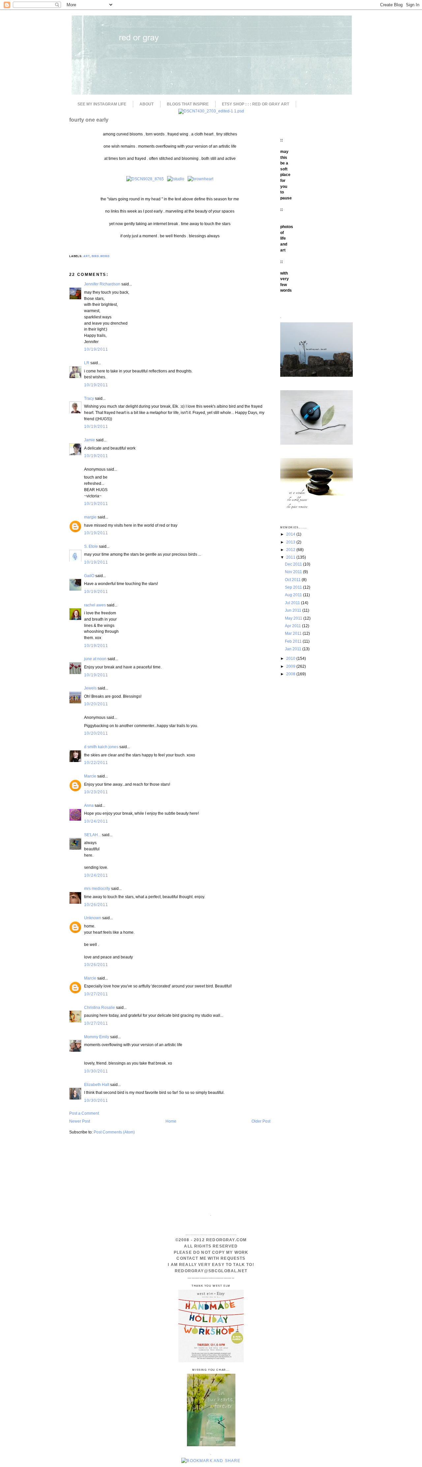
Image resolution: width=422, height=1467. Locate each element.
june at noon (95, 659)
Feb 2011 (294, 641)
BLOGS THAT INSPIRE (188, 104)
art (86, 256)
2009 (291, 666)
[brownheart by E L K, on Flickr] (200, 179)
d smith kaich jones (101, 747)
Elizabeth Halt (96, 1084)
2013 (291, 542)
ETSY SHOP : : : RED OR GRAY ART (255, 104)
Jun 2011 (293, 610)
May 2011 (294, 618)
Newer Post (79, 1121)
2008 (291, 674)
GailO (89, 575)
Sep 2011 (294, 587)
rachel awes (95, 605)
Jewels (90, 688)
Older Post (261, 1121)
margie (90, 517)
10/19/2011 (96, 349)
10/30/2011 (96, 1071)
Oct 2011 (293, 579)
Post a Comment (84, 1113)
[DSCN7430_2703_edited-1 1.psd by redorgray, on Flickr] (211, 111)
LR (86, 363)
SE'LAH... (92, 835)
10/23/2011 (96, 792)
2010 (291, 658)
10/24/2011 (96, 821)
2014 (291, 534)
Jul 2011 (293, 603)
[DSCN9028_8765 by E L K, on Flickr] (145, 179)
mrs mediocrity (97, 888)
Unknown (92, 918)
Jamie (89, 440)
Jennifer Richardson (102, 284)
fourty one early (88, 120)
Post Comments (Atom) (114, 1132)
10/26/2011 (96, 904)
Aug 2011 (294, 595)
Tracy (89, 398)
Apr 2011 (293, 626)
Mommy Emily (96, 1037)
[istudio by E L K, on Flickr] (176, 179)
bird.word (101, 256)
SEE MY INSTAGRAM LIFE (101, 104)
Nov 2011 (294, 572)
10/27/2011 (96, 994)
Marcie (90, 776)
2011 (291, 557)
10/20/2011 (96, 704)
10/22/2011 (96, 762)
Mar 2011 (294, 633)
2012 (291, 549)
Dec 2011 (294, 564)
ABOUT (146, 104)
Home (171, 1121)
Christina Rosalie (99, 1007)
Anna (89, 805)
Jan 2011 (293, 649)
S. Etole (91, 546)
